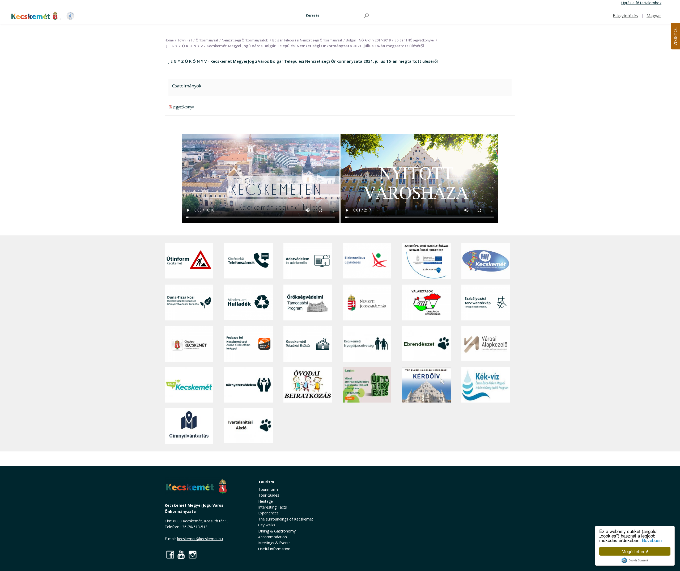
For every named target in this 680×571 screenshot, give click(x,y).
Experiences (268, 512)
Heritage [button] (265, 501)
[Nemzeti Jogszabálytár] (367, 302)
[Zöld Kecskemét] (189, 385)
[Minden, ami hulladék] (248, 302)
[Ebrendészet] (426, 344)
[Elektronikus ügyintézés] (367, 261)
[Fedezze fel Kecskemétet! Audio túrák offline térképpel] (248, 344)
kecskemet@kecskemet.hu (200, 538)
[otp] (367, 385)
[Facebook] (170, 554)
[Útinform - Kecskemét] (189, 261)
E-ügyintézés (625, 16)
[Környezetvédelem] (248, 385)
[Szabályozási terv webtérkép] (485, 302)
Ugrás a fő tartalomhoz (641, 2)
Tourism (266, 481)
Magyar (654, 16)
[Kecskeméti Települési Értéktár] (307, 344)
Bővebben (652, 540)
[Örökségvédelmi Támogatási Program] (307, 302)
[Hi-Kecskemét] (485, 261)
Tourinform (268, 489)
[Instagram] (192, 554)
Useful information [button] (274, 548)
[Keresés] (367, 16)
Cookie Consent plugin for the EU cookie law (635, 560)
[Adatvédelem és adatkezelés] (307, 261)
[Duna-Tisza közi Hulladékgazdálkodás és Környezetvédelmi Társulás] (189, 302)
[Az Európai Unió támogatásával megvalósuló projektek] (426, 261)
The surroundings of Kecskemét (285, 519)
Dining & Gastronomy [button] (277, 531)
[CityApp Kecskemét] (189, 344)
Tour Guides (268, 495)
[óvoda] (307, 385)
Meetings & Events (274, 542)
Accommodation (272, 536)
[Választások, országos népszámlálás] (426, 302)
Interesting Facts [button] (272, 507)
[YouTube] (181, 554)
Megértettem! (635, 551)
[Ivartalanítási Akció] (248, 426)
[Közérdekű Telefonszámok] (248, 261)
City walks (266, 524)
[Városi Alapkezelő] (485, 344)
